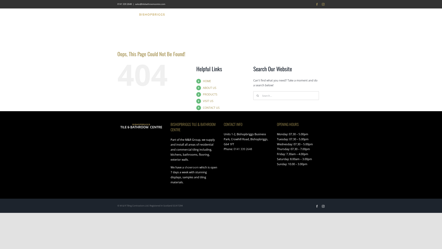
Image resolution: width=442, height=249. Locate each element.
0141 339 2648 (243, 149)
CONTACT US (211, 108)
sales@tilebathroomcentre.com (150, 4)
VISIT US (208, 101)
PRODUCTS (210, 94)
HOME (207, 81)
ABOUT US (209, 88)
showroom (192, 167)
